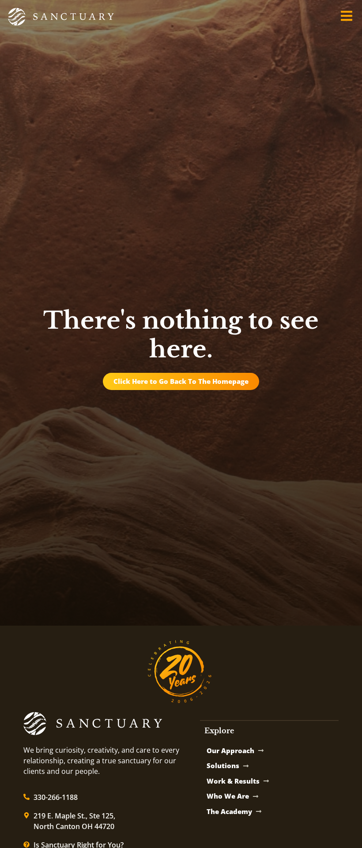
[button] (346, 15)
